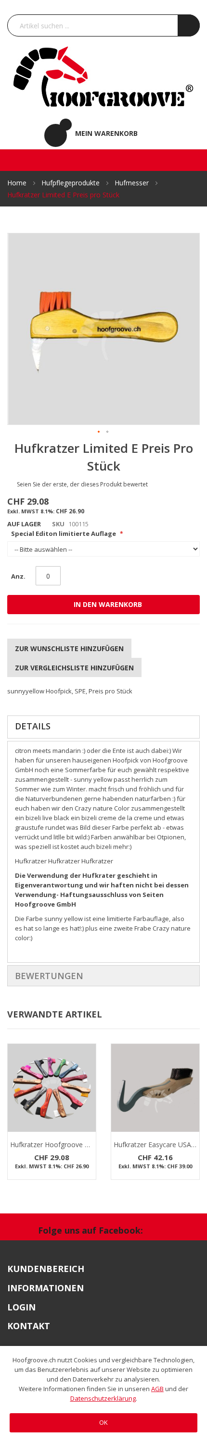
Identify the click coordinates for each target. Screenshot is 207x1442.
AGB (157, 1388)
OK (103, 1422)
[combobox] (103, 25)
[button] (99, 432)
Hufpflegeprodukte (71, 182)
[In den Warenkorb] (87, 1062)
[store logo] (103, 76)
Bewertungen (49, 976)
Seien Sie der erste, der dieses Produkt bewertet (82, 484)
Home (17, 182)
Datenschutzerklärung (103, 1398)
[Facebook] (161, 1231)
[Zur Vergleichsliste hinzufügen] (87, 1099)
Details (33, 726)
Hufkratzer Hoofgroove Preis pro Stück (70, 1144)
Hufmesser (133, 182)
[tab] (103, 727)
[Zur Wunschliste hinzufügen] (87, 1080)
